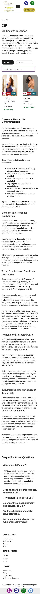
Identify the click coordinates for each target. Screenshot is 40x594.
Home (3, 20)
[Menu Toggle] (18, 6)
